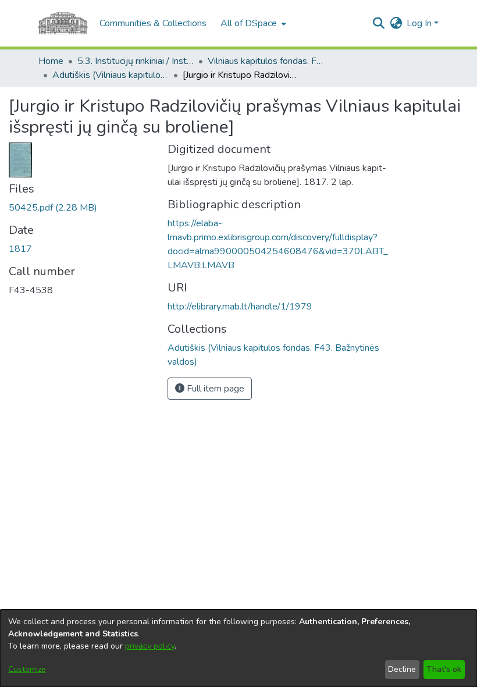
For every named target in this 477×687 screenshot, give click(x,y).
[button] (378, 23)
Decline (402, 669)
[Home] (63, 23)
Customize (27, 669)
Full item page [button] (214, 388)
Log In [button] (420, 23)
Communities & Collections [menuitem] (153, 23)
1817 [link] (20, 249)
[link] (53, 207)
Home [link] (50, 61)
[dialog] (238, 648)
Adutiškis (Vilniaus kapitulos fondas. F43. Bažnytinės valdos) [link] (110, 75)
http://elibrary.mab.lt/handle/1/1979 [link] (240, 306)
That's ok (443, 669)
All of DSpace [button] (248, 23)
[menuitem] (252, 23)
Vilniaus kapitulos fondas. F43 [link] (266, 61)
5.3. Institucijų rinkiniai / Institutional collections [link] (135, 61)
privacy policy (150, 646)
